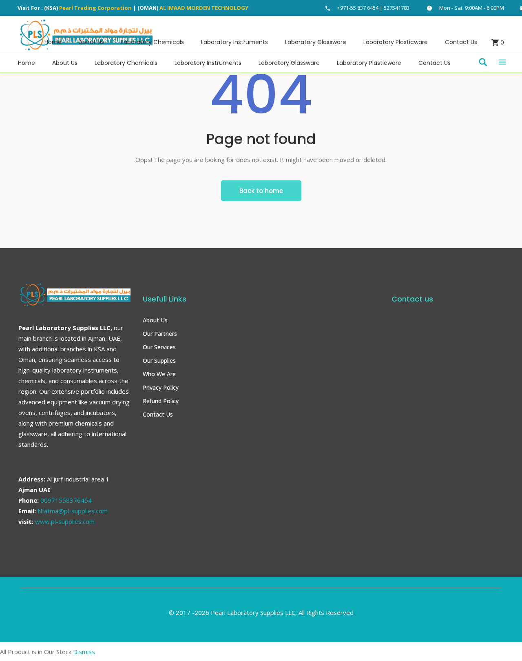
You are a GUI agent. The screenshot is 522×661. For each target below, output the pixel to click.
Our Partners (160, 333)
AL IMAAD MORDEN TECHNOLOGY (203, 7)
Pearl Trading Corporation (95, 7)
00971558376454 (66, 500)
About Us (155, 320)
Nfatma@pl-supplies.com (73, 511)
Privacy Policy (161, 387)
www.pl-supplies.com (65, 521)
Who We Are (159, 374)
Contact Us (158, 414)
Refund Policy (161, 401)
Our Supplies (159, 360)
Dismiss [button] (84, 652)
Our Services (159, 347)
